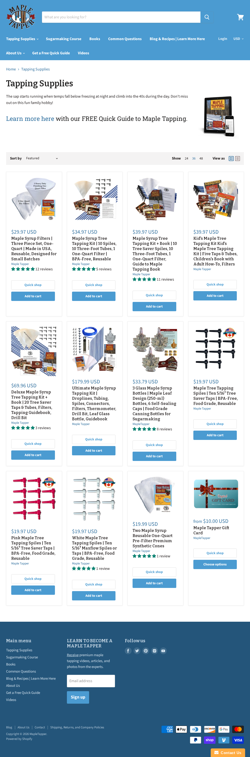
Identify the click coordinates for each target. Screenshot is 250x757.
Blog (9, 727)
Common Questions (125, 39)
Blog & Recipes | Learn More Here (177, 39)
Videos (83, 53)
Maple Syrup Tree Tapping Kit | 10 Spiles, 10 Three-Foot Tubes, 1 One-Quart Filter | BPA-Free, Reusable (94, 248)
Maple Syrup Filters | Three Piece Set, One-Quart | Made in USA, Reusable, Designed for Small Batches (34, 248)
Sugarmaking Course (63, 39)
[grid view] (231, 158)
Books (94, 39)
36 (194, 158)
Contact (40, 727)
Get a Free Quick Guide (51, 53)
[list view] (237, 158)
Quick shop (33, 285)
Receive (73, 655)
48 (201, 158)
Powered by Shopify (19, 739)
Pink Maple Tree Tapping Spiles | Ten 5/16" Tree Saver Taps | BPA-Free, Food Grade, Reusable (33, 548)
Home (11, 69)
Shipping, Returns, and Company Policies (77, 727)
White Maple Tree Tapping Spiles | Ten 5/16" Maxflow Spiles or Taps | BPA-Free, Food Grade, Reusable (94, 548)
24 (186, 158)
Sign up (78, 697)
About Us (14, 53)
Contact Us (230, 753)
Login (222, 38)
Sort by (16, 158)
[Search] (206, 17)
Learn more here (30, 119)
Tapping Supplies (21, 39)
